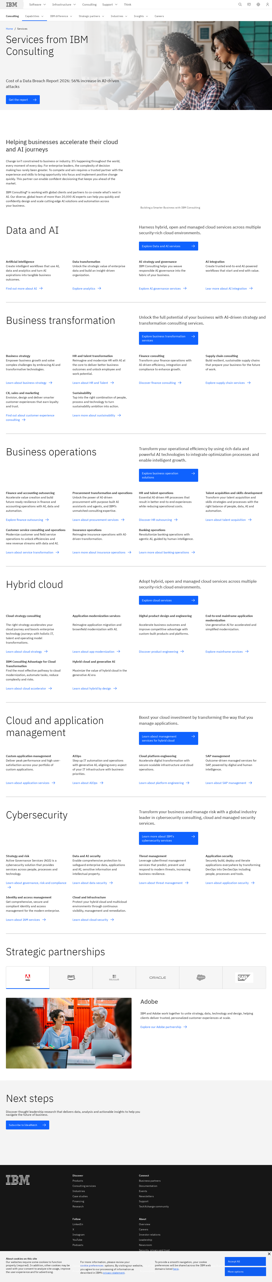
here (176, 1269)
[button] (258, 4)
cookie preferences (91, 1265)
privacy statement (114, 1272)
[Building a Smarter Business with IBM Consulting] (203, 171)
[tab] (27, 977)
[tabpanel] (136, 1029)
